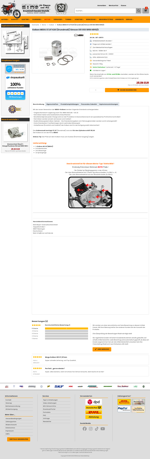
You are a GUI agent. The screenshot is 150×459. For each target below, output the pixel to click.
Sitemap (9, 403)
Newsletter (47, 421)
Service (129, 19)
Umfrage (46, 418)
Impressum (10, 431)
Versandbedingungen (14, 418)
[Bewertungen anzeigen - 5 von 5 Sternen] (94, 34)
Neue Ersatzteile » (10, 119)
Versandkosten (145, 85)
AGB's (8, 434)
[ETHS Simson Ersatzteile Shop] (36, 9)
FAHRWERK (36, 19)
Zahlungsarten (11, 422)
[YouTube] (103, 429)
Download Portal (49, 409)
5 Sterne (35, 328)
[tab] (38, 104)
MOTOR (47, 19)
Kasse (123, 5)
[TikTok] (97, 429)
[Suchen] (138, 10)
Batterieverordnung (13, 406)
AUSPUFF (14, 19)
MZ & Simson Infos (49, 406)
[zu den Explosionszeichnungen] (15, 30)
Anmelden (101, 5)
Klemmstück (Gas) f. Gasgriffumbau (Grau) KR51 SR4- (15, 145)
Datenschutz (10, 428)
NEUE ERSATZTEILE (106, 19)
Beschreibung (38, 104)
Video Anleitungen (49, 403)
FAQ (44, 415)
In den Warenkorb (128, 90)
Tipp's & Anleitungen (50, 400)
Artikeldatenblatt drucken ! (102, 41)
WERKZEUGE (91, 19)
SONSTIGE (78, 19)
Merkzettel (113, 5)
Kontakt (8, 400)
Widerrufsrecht (11, 425)
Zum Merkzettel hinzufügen (102, 47)
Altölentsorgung (11, 409)
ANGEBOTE (119, 19)
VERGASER (58, 19)
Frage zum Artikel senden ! (102, 44)
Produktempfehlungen (70, 104)
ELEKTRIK (25, 19)
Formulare (46, 412)
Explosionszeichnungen (108, 104)
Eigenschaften (52, 104)
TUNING (68, 19)
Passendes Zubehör (89, 104)
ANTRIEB (4, 19)
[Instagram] (91, 429)
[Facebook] (85, 429)
